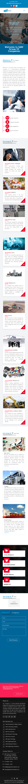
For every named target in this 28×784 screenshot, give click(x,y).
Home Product (7, 520)
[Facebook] (11, 7)
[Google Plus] (14, 7)
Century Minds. (20, 782)
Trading (6, 486)
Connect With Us (19, 693)
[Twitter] (16, 7)
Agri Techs (7, 453)
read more (6, 465)
